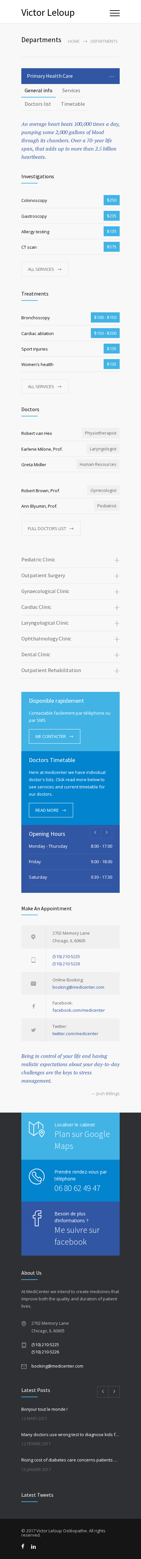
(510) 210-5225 (66, 956)
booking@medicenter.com (78, 987)
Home (73, 41)
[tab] (70, 76)
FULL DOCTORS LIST (47, 528)
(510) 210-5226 (66, 964)
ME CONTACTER (50, 736)
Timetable (73, 103)
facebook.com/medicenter (78, 1010)
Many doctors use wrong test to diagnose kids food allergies (70, 1434)
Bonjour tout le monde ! (44, 1409)
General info (38, 90)
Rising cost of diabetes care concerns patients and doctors (70, 1460)
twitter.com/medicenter (75, 1033)
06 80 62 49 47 (77, 1187)
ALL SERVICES (41, 269)
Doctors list (38, 103)
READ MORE (47, 810)
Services (71, 90)
